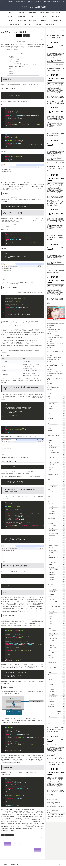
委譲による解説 (13, 71)
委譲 (10, 68)
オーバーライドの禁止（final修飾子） (16, 66)
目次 (21, 53)
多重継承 (12, 57)
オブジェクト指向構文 (10, 834)
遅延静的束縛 (11, 73)
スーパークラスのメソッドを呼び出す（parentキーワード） (21, 63)
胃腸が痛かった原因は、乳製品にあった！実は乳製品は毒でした (55, 358)
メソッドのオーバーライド (14, 59)
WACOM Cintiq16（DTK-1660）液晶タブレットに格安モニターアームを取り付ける (55, 365)
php (3, 834)
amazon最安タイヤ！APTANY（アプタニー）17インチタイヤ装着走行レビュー (55, 351)
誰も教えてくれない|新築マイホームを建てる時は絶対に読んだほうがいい (55, 372)
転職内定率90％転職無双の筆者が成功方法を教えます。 (55, 324)
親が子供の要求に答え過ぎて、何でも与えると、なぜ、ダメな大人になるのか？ (55, 379)
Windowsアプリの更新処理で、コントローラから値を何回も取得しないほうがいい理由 (55, 337)
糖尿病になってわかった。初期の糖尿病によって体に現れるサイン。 (55, 386)
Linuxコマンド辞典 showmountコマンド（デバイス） (55, 807)
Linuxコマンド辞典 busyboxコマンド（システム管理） (55, 803)
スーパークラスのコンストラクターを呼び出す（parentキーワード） (23, 64)
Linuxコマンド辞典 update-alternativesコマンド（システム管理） (55, 798)
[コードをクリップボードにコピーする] (42, 95)
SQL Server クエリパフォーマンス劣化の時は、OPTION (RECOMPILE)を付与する (55, 816)
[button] (26, 35)
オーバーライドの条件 (14, 61)
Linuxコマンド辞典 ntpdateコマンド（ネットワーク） (55, 811)
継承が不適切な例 (13, 70)
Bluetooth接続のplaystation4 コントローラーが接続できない (55, 344)
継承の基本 (11, 56)
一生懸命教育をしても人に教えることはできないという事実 (55, 330)
